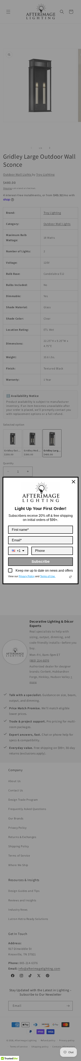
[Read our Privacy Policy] (70, 576)
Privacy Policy (26, 576)
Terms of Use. (47, 576)
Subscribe (41, 561)
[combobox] (18, 551)
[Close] (74, 482)
